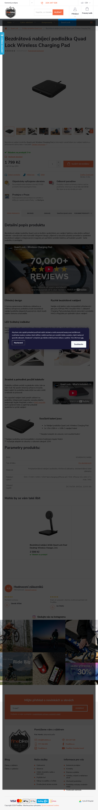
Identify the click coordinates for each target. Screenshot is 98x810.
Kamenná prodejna (11, 3)
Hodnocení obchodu (73, 790)
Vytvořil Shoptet (87, 801)
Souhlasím (78, 344)
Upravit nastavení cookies (50, 805)
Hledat (58, 12)
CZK (86, 3)
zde (82, 338)
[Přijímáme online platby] (33, 801)
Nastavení (18, 342)
